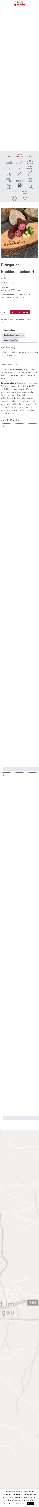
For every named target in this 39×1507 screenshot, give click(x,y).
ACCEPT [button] (30, 1503)
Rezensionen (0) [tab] (10, 340)
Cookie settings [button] (19, 1503)
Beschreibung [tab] (9, 330)
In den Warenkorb (20, 312)
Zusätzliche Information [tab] (14, 335)
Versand (6, 287)
